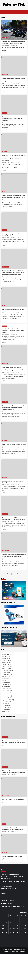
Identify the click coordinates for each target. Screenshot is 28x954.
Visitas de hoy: (5, 898)
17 (3, 928)
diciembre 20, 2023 (14, 334)
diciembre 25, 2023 (14, 237)
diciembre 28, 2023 (14, 83)
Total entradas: (5, 903)
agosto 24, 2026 (13, 745)
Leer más (4, 53)
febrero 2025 (5, 690)
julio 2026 (4, 656)
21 (17, 928)
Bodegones (5, 736)
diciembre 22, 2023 (14, 276)
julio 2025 (4, 680)
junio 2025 (5, 682)
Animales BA (5, 767)
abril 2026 (5, 662)
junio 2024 (5, 705)
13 (14, 925)
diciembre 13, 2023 (14, 521)
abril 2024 (5, 709)
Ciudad (4, 824)
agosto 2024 (5, 701)
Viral (3, 305)
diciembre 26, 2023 (14, 199)
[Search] (25, 12)
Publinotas (5, 74)
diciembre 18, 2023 (14, 411)
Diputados (5, 112)
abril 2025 (5, 686)
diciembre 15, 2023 (14, 447)
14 (17, 925)
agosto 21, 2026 (13, 802)
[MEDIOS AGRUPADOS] (14, 614)
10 (3, 925)
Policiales (5, 37)
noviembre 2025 (6, 672)
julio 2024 (4, 703)
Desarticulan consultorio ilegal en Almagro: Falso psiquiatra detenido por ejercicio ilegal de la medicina (13, 369)
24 (3, 932)
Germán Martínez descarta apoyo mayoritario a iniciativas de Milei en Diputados (12, 118)
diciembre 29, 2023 (14, 45)
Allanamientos (6, 266)
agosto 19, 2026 (13, 859)
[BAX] (14, 590)
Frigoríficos (5, 401)
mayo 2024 (5, 707)
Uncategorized (6, 795)
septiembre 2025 (6, 676)
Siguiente (22, 573)
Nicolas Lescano (6, 45)
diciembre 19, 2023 (14, 372)
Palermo (4, 852)
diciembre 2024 (6, 694)
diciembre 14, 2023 (14, 484)
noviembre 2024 (6, 696)
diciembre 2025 (6, 670)
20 (14, 928)
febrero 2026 (5, 666)
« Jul (2, 938)
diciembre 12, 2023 (14, 559)
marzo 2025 (5, 688)
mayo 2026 (5, 660)
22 (17, 573)
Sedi (4, 191)
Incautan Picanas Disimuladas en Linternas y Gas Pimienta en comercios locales (13, 330)
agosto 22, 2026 (13, 774)
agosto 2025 (5, 678)
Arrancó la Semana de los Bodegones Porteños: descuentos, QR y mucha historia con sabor (13, 742)
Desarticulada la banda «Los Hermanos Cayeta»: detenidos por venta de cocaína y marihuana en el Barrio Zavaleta (13, 272)
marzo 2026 (5, 664)
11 (6, 925)
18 (6, 928)
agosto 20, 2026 (13, 831)
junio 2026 (5, 658)
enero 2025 (5, 692)
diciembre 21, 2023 (14, 312)
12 (10, 925)
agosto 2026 (5, 654)
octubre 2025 (5, 674)
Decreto (4, 230)
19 (10, 928)
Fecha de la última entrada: (9, 906)
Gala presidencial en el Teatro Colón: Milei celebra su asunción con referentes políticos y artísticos (14, 556)
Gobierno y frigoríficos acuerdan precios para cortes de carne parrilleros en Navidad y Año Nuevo (13, 407)
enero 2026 (5, 668)
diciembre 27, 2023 (14, 122)
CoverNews (14, 951)
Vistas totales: (5, 900)
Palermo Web (14, 4)
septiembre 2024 (6, 700)
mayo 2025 (5, 684)
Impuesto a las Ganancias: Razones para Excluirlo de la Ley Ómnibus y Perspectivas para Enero (14, 80)
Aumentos (5, 151)
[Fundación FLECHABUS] (14, 638)
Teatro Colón (5, 550)
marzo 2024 (5, 711)
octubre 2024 (5, 698)
